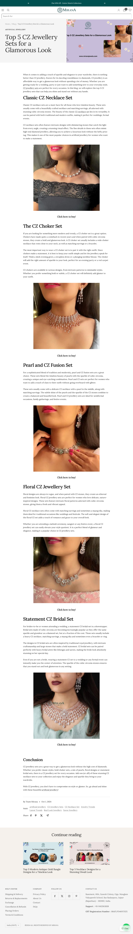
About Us (37, 898)
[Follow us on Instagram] (69, 896)
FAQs (35, 906)
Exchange (9, 902)
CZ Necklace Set (72, 807)
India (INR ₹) (11, 925)
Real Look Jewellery (53, 810)
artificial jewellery (15, 30)
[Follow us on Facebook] (54, 896)
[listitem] (31, 815)
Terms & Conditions (14, 915)
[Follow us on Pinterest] (76, 896)
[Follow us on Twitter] (62, 896)
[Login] (119, 10)
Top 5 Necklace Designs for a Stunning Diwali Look (85, 871)
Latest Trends (36, 810)
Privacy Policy (39, 894)
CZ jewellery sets (30, 88)
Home (7, 24)
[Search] (8, 10)
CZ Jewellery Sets (55, 807)
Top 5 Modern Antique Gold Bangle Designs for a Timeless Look (42, 871)
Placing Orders (12, 910)
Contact (36, 902)
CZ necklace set (82, 111)
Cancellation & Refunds (15, 906)
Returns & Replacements (16, 898)
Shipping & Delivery (14, 894)
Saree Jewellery (70, 810)
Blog (14, 24)
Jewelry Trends (88, 807)
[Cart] (124, 10)
